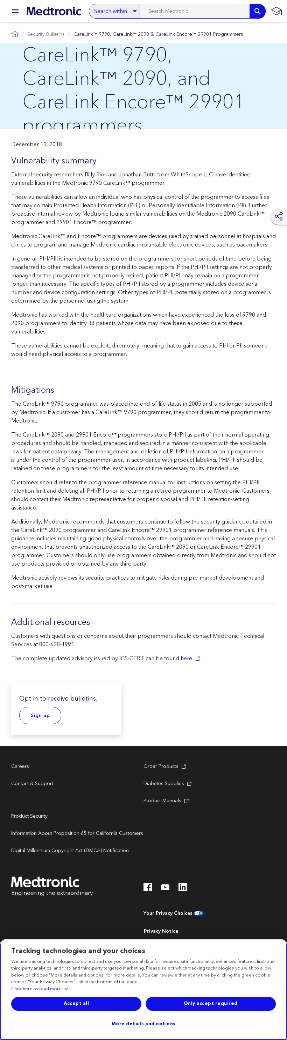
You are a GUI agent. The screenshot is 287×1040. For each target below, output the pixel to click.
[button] (13, 13)
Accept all (76, 1003)
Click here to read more (36, 989)
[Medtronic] (54, 11)
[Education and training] (276, 11)
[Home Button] (15, 34)
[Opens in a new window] (147, 889)
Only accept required (211, 1003)
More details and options (144, 1024)
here (186, 658)
